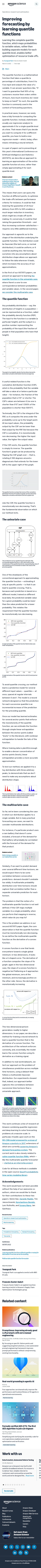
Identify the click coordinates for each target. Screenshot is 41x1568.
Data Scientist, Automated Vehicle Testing (18, 1460)
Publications (6, 1516)
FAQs (24, 1527)
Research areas (7, 1511)
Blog (3, 1513)
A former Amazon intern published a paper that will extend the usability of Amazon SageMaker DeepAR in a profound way (11, 183)
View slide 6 (14, 1484)
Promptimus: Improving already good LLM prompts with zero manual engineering (19, 1333)
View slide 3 (8, 1484)
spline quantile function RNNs (15, 1156)
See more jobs (8, 1491)
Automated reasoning (9, 1445)
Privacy (25, 1561)
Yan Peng (5, 1432)
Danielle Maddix (26, 1199)
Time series (7, 1236)
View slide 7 (17, 1484)
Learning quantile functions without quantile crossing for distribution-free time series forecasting (20, 1253)
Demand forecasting (28, 1232)
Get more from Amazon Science (21, 1533)
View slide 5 (12, 1484)
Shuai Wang (32, 1338)
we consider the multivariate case (17, 292)
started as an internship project (18, 1163)
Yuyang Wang (25, 1205)
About (4, 1508)
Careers (25, 1524)
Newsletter (26, 1521)
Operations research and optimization (15, 12)
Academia (5, 1525)
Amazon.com (8, 1561)
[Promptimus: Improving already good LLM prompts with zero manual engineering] (20, 1316)
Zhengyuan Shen (7, 1338)
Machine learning (9, 1222)
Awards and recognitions (27, 1517)
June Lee (19, 1432)
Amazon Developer (29, 1511)
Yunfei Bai (16, 1338)
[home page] (17, 3)
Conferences (6, 1519)
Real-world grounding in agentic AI (18, 1381)
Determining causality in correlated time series (10, 856)
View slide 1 (3, 1484)
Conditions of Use (18, 1561)
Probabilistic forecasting (11, 1232)
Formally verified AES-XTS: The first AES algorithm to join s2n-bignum (19, 1427)
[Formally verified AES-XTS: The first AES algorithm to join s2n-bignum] (20, 1412)
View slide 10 (23, 1484)
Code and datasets (8, 1522)
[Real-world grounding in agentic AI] (20, 1368)
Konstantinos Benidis (25, 1202)
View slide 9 (21, 1484)
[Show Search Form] (36, 4)
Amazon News (28, 1508)
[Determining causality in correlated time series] (30, 856)
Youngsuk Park (9, 1269)
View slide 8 (19, 1484)
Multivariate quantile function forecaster (15, 1258)
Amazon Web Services (30, 1513)
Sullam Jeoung (23, 1338)
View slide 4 (10, 1484)
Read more (30, 1476)
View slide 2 (5, 1484)
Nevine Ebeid (12, 1432)
